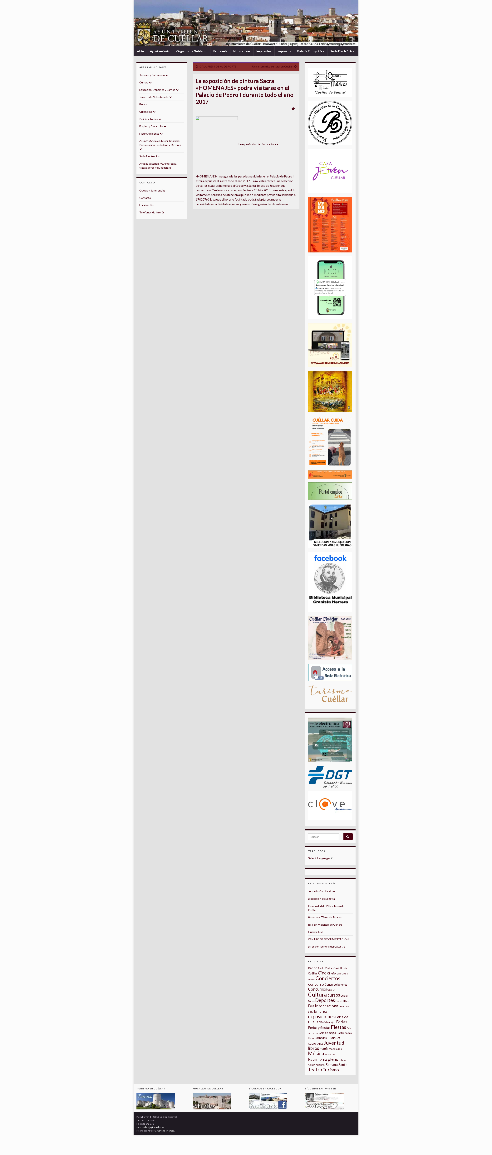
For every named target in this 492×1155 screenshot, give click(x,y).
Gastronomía (344, 1032)
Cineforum (334, 973)
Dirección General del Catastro (326, 946)
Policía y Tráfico (149, 119)
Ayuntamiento (160, 51)
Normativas (241, 51)
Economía (220, 51)
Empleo (320, 1011)
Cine (322, 972)
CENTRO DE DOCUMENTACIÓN (328, 939)
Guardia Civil (315, 931)
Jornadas (321, 1037)
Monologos (335, 1048)
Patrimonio (317, 1059)
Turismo (331, 1069)
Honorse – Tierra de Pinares (325, 917)
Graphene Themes (164, 1130)
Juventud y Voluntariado (154, 97)
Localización (146, 205)
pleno (333, 1059)
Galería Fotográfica (310, 51)
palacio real (330, 1054)
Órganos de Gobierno (191, 51)
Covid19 (331, 989)
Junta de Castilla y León (322, 891)
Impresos (284, 51)
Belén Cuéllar (325, 968)
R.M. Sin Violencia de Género (325, 924)
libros (313, 1048)
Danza (311, 1001)
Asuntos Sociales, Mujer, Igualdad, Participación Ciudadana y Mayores (160, 143)
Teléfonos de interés (152, 212)
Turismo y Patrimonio (152, 75)
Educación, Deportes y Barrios (157, 89)
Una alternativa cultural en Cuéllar (272, 66)
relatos (342, 1060)
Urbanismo (146, 111)
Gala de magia (327, 1032)
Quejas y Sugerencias (152, 190)
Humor (311, 1038)
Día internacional (323, 1005)
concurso (316, 984)
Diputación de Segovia (321, 898)
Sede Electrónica (342, 51)
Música (316, 1053)
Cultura (144, 82)
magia (324, 1049)
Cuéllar (344, 995)
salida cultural (316, 1065)
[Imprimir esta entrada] (293, 108)
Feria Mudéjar (328, 1022)
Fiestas (143, 104)
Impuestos (264, 51)
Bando (312, 968)
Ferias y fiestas (319, 1027)
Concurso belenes (336, 984)
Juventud (334, 1043)
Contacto (145, 197)
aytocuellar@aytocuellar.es (150, 1127)
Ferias (341, 1021)
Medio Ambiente (149, 133)
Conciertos (328, 978)
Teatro (315, 1069)
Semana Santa (336, 1065)
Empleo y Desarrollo (151, 126)
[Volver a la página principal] (246, 23)
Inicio (140, 51)
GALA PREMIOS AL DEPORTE (218, 66)
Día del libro (343, 1001)
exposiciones (321, 1016)
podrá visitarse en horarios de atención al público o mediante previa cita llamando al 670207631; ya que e (246, 194)
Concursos (317, 989)
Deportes (325, 1000)
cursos (333, 995)
